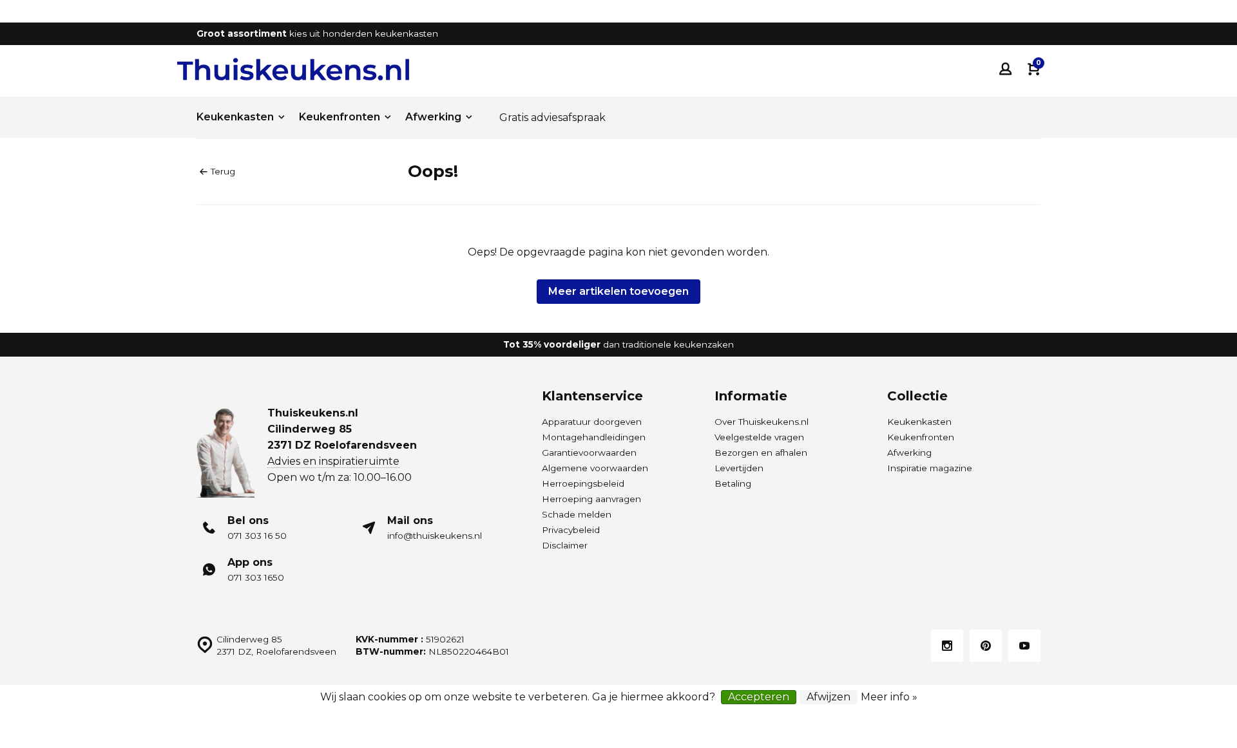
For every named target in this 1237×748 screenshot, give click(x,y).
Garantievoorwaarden (589, 452)
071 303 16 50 (257, 535)
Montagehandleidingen (594, 437)
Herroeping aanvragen (591, 499)
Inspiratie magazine (929, 468)
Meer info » (889, 697)
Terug (223, 171)
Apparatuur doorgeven (592, 421)
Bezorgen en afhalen (760, 452)
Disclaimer (565, 545)
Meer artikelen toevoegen (618, 291)
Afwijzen (828, 697)
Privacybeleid (571, 530)
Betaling (732, 483)
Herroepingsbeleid (583, 483)
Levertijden (738, 468)
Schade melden (576, 514)
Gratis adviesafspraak (552, 117)
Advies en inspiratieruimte (333, 461)
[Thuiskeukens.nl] (293, 69)
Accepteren (758, 697)
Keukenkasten (235, 117)
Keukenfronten (339, 117)
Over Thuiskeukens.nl (761, 421)
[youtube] (1024, 646)
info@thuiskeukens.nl (434, 535)
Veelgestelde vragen (759, 437)
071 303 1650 (255, 577)
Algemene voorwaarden (595, 468)
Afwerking (433, 117)
